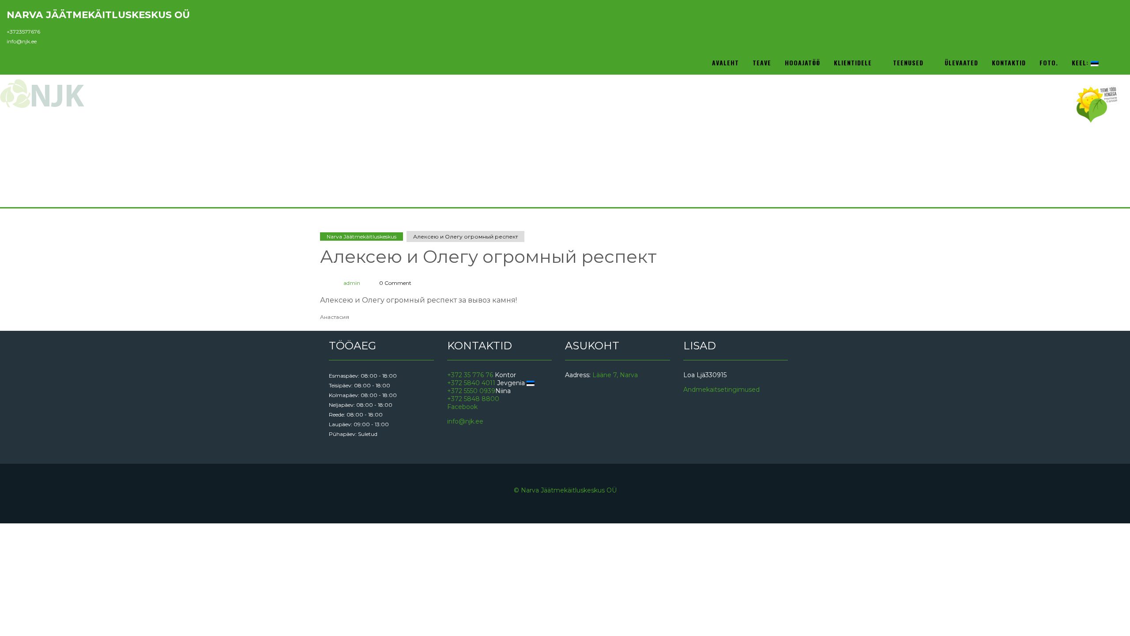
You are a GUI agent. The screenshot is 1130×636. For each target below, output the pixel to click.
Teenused (909, 62)
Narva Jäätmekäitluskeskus (361, 236)
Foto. (1049, 62)
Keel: (1081, 62)
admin (351, 283)
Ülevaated (961, 62)
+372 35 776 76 (470, 375)
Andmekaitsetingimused (721, 390)
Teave (762, 62)
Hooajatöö (802, 62)
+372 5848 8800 (473, 399)
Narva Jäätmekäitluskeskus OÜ (98, 14)
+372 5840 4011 (471, 383)
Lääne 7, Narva (615, 375)
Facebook (462, 407)
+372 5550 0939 (471, 391)
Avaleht (725, 62)
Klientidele (854, 62)
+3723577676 (23, 31)
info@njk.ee (22, 41)
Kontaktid (1009, 62)
